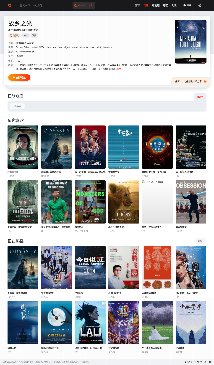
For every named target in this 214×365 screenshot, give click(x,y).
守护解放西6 (47, 292)
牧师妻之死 (13, 172)
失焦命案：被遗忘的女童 (20, 227)
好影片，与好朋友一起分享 (188, 81)
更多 (200, 241)
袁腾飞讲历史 (115, 292)
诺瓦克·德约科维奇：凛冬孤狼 (55, 227)
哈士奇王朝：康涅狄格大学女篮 (90, 172)
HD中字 (17, 106)
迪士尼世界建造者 (184, 172)
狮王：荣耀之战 (116, 227)
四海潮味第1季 (149, 292)
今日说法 (79, 292)
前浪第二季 (113, 172)
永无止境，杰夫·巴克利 (187, 292)
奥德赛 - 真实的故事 (51, 172)
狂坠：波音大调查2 (151, 227)
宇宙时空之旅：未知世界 (154, 172)
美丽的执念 (181, 227)
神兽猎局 (79, 227)
